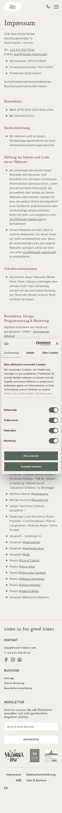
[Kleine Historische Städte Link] (51, 755)
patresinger (32, 542)
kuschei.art (41, 500)
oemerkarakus (34, 548)
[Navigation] (56, 6)
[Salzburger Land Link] (14, 755)
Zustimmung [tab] (11, 352)
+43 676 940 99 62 (22, 50)
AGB (18, 780)
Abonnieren (31, 739)
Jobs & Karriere (36, 780)
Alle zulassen (31, 455)
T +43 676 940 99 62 (17, 653)
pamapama (41, 494)
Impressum (13, 774)
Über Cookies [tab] (50, 352)
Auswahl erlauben (31, 466)
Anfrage (9, 678)
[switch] (53, 420)
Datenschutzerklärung (41, 774)
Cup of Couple (30, 560)
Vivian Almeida (31, 585)
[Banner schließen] (57, 343)
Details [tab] (30, 352)
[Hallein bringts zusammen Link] (35, 755)
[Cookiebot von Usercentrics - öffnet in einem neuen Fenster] (37, 343)
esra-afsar (28, 566)
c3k (27, 554)
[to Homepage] (12, 6)
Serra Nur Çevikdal (33, 573)
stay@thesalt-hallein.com (30, 54)
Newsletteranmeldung (18, 688)
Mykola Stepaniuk (32, 579)
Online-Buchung (14, 683)
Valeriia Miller (30, 591)
